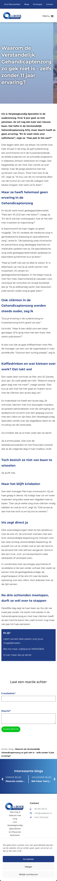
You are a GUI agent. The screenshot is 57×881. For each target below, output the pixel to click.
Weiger (28, 866)
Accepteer (28, 859)
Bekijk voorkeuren (28, 874)
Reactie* (6, 711)
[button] (48, 16)
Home (4, 749)
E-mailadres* (8, 693)
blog (11, 749)
